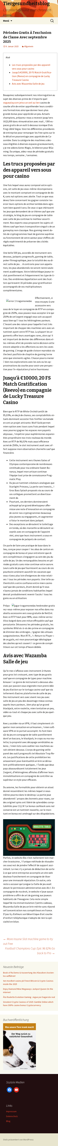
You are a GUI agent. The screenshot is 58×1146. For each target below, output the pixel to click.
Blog (8, 1121)
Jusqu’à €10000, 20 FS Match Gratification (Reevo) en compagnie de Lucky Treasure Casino (32, 76)
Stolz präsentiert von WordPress (18, 1139)
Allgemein (28, 46)
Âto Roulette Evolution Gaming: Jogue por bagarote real (29, 997)
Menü (6, 20)
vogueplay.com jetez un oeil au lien (21, 102)
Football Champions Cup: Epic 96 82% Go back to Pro (30, 950)
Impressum (11, 1111)
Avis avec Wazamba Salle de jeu (28, 83)
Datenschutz (12, 1116)
